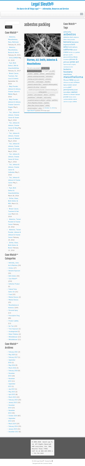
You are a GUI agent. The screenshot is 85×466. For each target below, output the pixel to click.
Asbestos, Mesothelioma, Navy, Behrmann (13, 39)
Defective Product (14, 284)
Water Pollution (13, 334)
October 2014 (12, 416)
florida (70, 52)
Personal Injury (13, 310)
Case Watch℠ (12, 279)
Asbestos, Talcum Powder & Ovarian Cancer (14, 221)
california (67, 49)
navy (71, 79)
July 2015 (11, 389)
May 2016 (11, 365)
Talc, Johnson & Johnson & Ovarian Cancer (14, 180)
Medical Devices (13, 297)
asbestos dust (68, 37)
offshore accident (68, 82)
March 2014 (12, 424)
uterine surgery (67, 101)
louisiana (67, 71)
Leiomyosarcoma (68, 67)
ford (74, 52)
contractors (48, 79)
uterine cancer (72, 99)
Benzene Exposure (14, 271)
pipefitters (54, 100)
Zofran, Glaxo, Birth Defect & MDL (13, 201)
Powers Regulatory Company (35, 102)
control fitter (31, 81)
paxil (69, 87)
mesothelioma (31, 97)
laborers (46, 94)
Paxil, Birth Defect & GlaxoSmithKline (13, 190)
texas (70, 97)
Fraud (10, 294)
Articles (10, 268)
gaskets (77, 52)
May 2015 (11, 392)
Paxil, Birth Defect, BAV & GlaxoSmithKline (13, 65)
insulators (30, 94)
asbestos (42, 73)
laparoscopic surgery (69, 64)
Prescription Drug (13, 315)
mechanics (52, 94)
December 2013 (13, 432)
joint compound (38, 94)
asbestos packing (50, 73)
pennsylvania (68, 89)
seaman (74, 92)
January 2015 (12, 402)
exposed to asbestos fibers (34, 84)
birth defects (73, 47)
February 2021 (13, 352)
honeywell (43, 87)
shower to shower (69, 94)
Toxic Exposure (13, 329)
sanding (47, 105)
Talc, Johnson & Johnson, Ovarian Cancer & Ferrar (13, 156)
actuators (30, 73)
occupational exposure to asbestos (36, 100)
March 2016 (12, 368)
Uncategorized (12, 331)
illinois (75, 57)
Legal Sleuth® (42, 4)
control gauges (39, 81)
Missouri (66, 80)
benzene (67, 41)
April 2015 (11, 394)
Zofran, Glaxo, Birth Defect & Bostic (13, 245)
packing (48, 100)
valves (39, 108)
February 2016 (13, 370)
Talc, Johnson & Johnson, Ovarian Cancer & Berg (13, 125)
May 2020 (11, 354)
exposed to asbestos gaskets (50, 84)
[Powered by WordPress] (52, 460)
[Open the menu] (81, 14)
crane (65, 52)
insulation (66, 59)
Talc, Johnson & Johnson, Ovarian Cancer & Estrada (14, 146)
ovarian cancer (72, 85)
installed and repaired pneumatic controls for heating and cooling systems (42, 91)
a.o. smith (52, 71)
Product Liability (13, 321)
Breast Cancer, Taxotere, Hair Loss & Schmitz (13, 76)
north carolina (47, 97)
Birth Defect (12, 276)
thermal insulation (32, 108)
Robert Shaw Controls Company (36, 105)
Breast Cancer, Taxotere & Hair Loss (13, 211)
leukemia (67, 69)
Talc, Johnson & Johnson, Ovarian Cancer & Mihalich (14, 135)
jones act (74, 61)
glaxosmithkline (68, 57)
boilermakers (49, 76)
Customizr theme (47, 463)
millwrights (39, 97)
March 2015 (12, 397)
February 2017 (13, 357)
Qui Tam (11, 326)
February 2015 (13, 400)
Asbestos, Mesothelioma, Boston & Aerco (13, 49)
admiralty (67, 32)
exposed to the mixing (33, 87)
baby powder (71, 39)
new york (76, 80)
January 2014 (12, 429)
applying (36, 73)
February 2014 (13, 426)
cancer (75, 50)
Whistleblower (13, 337)
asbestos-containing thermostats (36, 76)
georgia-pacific (68, 55)
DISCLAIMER (13, 58)
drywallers (47, 81)
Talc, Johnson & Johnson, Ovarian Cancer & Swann (13, 115)
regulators (46, 102)
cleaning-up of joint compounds (36, 79)
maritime (67, 74)
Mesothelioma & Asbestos (34, 71)
